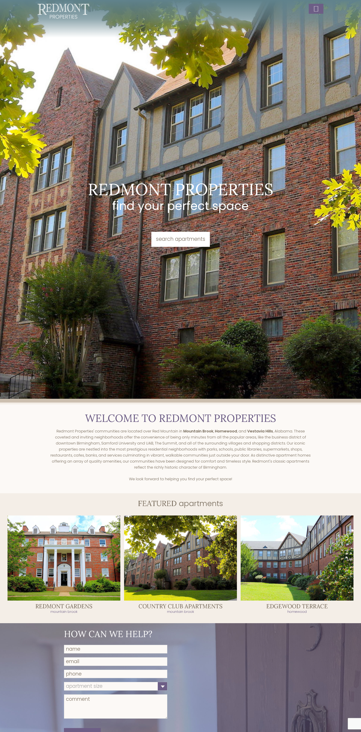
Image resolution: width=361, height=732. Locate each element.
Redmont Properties (63, 11)
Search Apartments (180, 239)
